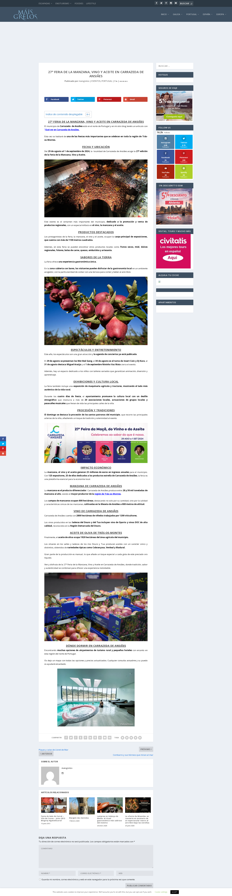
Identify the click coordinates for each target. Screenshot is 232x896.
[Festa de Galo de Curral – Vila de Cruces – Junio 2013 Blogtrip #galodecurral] (54, 805)
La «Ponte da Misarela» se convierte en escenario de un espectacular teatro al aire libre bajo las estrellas (137, 819)
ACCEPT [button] (174, 892)
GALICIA (176, 14)
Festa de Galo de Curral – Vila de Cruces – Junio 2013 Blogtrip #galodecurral (53, 818)
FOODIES (79, 3)
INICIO (164, 14)
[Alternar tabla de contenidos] (86, 114)
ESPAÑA (206, 14)
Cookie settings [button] (161, 892)
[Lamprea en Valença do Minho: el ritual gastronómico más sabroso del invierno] (110, 805)
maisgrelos (84, 81)
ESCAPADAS (44, 3)
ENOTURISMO (62, 3)
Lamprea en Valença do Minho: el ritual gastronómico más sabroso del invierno (109, 819)
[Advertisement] (116, 40)
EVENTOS (96, 81)
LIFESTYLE (91, 3)
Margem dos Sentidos (79, 818)
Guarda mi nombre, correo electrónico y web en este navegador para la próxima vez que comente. (88, 879)
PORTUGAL (191, 14)
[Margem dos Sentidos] (82, 805)
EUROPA (220, 14)
